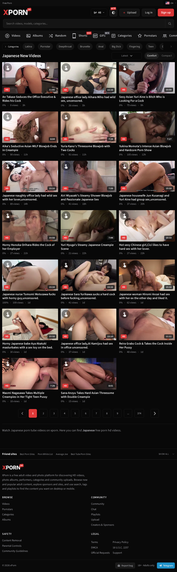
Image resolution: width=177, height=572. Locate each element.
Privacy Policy (120, 542)
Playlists (95, 514)
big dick (116, 46)
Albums (6, 520)
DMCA (94, 547)
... (128, 413)
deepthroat (65, 46)
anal (100, 46)
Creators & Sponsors (102, 525)
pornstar (45, 46)
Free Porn (7, 3)
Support (117, 553)
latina (28, 46)
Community (97, 504)
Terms (94, 542)
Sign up (166, 12)
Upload (95, 520)
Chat (93, 509)
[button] (172, 46)
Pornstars (7, 509)
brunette (85, 46)
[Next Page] (155, 413)
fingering (134, 46)
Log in (148, 12)
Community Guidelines (15, 551)
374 (139, 413)
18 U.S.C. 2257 (120, 547)
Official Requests (100, 553)
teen (151, 46)
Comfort (151, 56)
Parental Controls (11, 546)
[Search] (169, 23)
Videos (5, 504)
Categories (13, 46)
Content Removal (12, 540)
